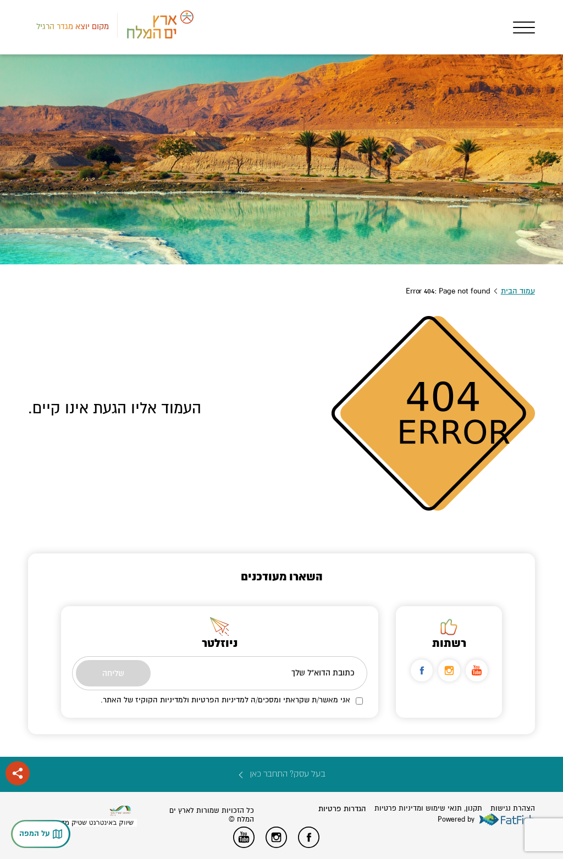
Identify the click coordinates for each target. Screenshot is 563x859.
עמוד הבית (518, 291)
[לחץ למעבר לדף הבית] (120, 811)
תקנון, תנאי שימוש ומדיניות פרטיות (428, 808)
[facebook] (422, 670)
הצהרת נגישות (512, 808)
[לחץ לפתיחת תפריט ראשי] (524, 27)
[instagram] (449, 670)
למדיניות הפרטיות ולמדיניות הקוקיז (192, 700)
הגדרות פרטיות (342, 808)
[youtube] (477, 670)
